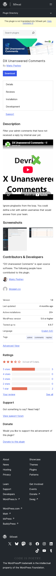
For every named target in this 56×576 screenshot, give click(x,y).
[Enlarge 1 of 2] (23, 231)
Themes (33, 464)
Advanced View (11, 345)
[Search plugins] (33, 33)
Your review (9, 394)
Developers (9, 494)
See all (49, 394)
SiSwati (13, 536)
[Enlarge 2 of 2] (49, 231)
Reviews (10, 91)
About (6, 459)
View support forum (13, 415)
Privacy (7, 474)
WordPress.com (12, 508)
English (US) (47, 331)
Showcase (34, 459)
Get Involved (36, 484)
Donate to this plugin (14, 441)
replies (49, 337)
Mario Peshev (13, 65)
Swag (33, 499)
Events (33, 489)
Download (10, 73)
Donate (34, 494)
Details (9, 84)
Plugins (33, 469)
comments (39, 337)
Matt (7, 513)
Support (10, 114)
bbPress (9, 518)
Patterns (33, 474)
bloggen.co (15, 289)
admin (29, 337)
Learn (6, 484)
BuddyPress (11, 523)
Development (13, 106)
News (6, 464)
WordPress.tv (11, 499)
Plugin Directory (10, 13)
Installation (11, 99)
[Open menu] (51, 4)
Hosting (7, 469)
